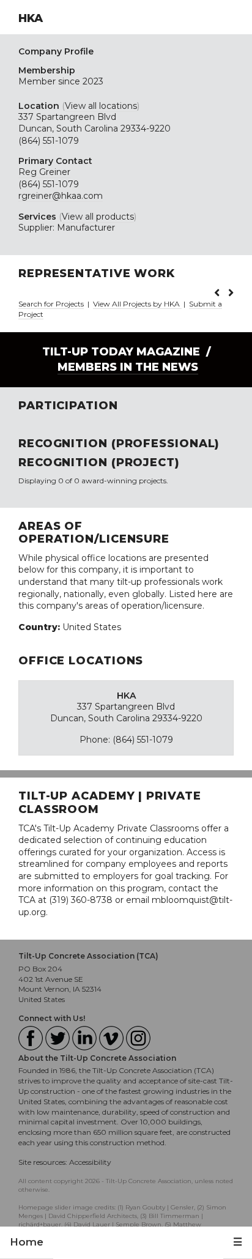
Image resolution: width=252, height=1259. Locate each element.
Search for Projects (51, 303)
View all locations (101, 105)
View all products (98, 216)
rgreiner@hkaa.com (60, 195)
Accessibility (90, 1162)
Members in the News (127, 367)
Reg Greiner (44, 171)
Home (26, 1242)
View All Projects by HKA (137, 303)
